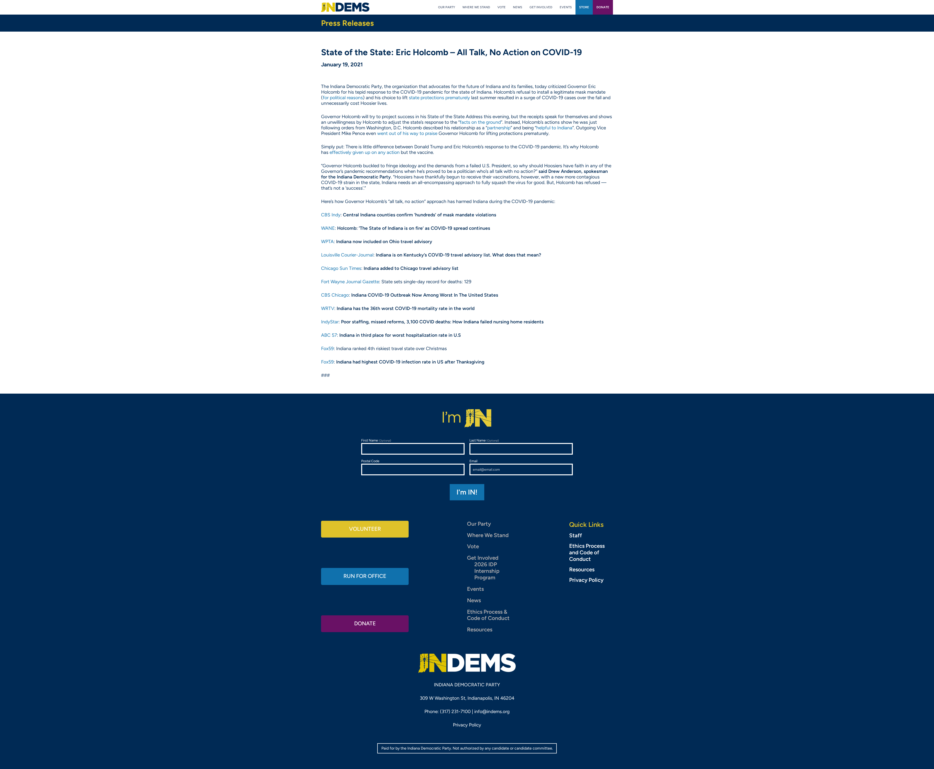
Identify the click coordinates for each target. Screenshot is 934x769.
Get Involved (482, 558)
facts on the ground (480, 122)
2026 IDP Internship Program (486, 571)
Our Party (479, 524)
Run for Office (364, 576)
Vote (473, 546)
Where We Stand (488, 535)
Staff (575, 535)
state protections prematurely (439, 97)
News (474, 600)
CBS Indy (331, 215)
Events (475, 589)
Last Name (484, 440)
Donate (365, 623)
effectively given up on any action (365, 152)
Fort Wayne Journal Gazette (350, 281)
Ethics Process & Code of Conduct (488, 615)
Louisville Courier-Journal (347, 255)
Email (473, 461)
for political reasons (343, 97)
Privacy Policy (586, 580)
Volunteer (365, 529)
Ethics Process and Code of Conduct (587, 552)
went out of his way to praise (407, 133)
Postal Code (370, 461)
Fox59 (327, 348)
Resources (479, 629)
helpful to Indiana (554, 128)
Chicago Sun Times (341, 268)
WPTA (327, 241)
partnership (499, 128)
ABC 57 (329, 335)
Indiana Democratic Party (345, 7)
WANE (328, 228)
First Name (376, 440)
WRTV (327, 308)
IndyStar (330, 322)
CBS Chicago (335, 295)
